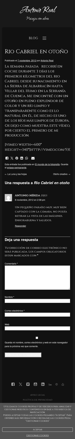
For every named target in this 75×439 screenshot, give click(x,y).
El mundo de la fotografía (47, 164)
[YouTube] (35, 384)
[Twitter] (20, 384)
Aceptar (37, 429)
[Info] (56, 385)
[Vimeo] (28, 384)
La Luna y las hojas (16, 173)
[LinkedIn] (43, 384)
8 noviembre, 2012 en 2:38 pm (30, 199)
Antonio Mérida (27, 195)
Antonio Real (47, 60)
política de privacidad (37, 399)
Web (7, 324)
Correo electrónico (15, 310)
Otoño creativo (61, 173)
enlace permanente (16, 167)
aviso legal (37, 395)
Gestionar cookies (37, 435)
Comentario (11, 263)
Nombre (9, 296)
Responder (20, 225)
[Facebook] (13, 384)
